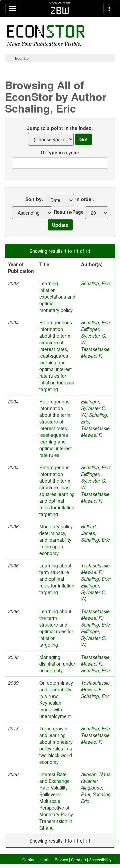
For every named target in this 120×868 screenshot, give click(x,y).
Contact (29, 859)
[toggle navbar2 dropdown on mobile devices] (109, 8)
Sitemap (78, 859)
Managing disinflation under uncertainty (57, 664)
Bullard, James (89, 529)
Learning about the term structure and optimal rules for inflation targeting (56, 628)
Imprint (45, 859)
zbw (59, 10)
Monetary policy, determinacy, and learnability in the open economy (56, 539)
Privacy (61, 859)
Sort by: (34, 199)
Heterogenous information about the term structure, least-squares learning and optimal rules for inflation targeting (57, 490)
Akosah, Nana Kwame (96, 777)
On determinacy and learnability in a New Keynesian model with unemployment (56, 699)
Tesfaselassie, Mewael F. (96, 352)
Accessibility (100, 859)
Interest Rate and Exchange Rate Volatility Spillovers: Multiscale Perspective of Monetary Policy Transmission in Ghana (56, 801)
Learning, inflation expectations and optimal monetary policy (57, 296)
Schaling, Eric (95, 283)
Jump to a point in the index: (60, 128)
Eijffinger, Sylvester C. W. (93, 336)
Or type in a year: (60, 152)
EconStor (22, 58)
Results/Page (69, 211)
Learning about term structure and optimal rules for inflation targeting (56, 578)
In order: (85, 199)
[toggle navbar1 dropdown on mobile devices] (12, 8)
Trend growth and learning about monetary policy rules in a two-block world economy (56, 745)
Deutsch (105, 865)
